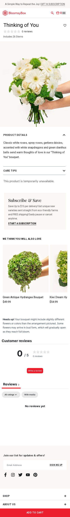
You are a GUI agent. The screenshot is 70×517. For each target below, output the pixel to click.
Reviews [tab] (11, 384)
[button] (35, 135)
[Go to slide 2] (33, 121)
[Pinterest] (35, 475)
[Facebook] (5, 475)
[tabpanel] (35, 417)
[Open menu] (63, 13)
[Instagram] (13, 475)
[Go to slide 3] (37, 121)
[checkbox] (30, 395)
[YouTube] (28, 475)
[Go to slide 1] (30, 121)
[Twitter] (20, 475)
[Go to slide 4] (40, 121)
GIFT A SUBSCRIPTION (53, 4)
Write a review (35, 370)
